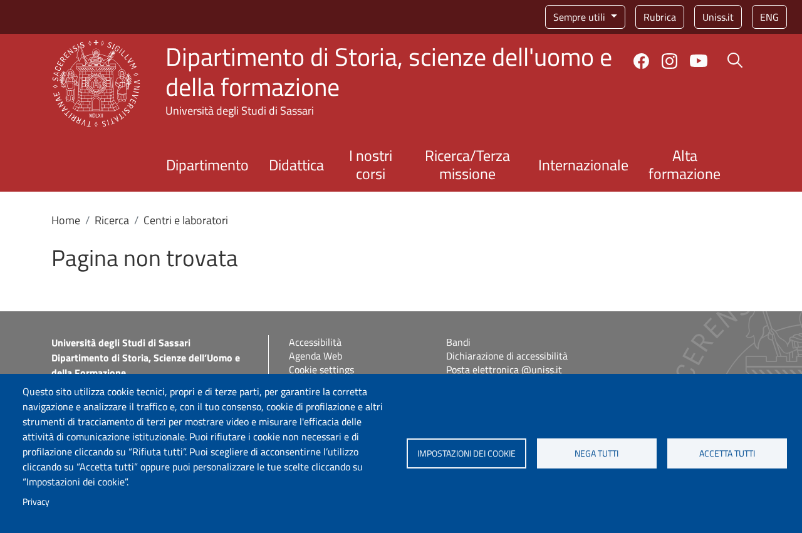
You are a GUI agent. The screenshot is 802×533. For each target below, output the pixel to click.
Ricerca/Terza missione (467, 164)
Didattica (296, 164)
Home (65, 220)
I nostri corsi (370, 164)
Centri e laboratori (185, 220)
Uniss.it (718, 16)
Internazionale (583, 164)
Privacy (36, 501)
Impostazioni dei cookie (466, 453)
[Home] (96, 47)
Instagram (669, 61)
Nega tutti (596, 453)
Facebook (641, 61)
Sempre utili (580, 16)
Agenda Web (315, 356)
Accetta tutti (727, 453)
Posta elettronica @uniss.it (504, 369)
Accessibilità (315, 342)
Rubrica (659, 16)
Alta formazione (684, 164)
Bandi (458, 342)
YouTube (698, 61)
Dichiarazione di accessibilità (507, 356)
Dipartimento (207, 164)
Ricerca (112, 220)
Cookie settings (321, 369)
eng (769, 16)
